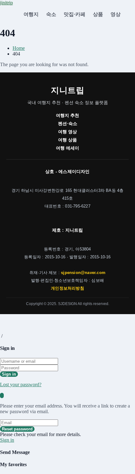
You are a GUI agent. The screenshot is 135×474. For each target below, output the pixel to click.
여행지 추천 (67, 115)
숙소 (51, 14)
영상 (116, 14)
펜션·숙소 (67, 123)
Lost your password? (20, 384)
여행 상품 (67, 139)
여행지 (31, 14)
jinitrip (6, 2)
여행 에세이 (67, 147)
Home (19, 48)
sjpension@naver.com (83, 273)
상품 (98, 14)
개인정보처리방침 (67, 288)
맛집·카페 (74, 14)
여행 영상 (67, 131)
